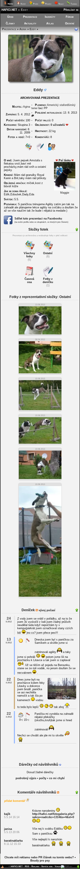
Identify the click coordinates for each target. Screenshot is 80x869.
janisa (8, 828)
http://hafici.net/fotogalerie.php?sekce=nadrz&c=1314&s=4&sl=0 (53, 815)
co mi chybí (57, 778)
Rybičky (48, 4)
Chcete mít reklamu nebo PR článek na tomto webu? (39, 857)
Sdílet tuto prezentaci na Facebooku (38, 218)
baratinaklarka (13, 840)
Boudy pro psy (40, 860)
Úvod (10, 16)
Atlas (50, 23)
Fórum (70, 16)
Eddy (33, 29)
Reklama (35, 866)
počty (42, 778)
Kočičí (23, 4)
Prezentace (30, 16)
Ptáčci (35, 4)
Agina (22, 29)
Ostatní (69, 23)
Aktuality (30, 23)
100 (18, 120)
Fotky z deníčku (48, 280)
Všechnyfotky (29, 255)
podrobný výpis (26, 778)
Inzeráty (50, 16)
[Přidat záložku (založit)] (2, 868)
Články (10, 23)
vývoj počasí (47, 610)
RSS (27, 866)
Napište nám (46, 866)
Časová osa (29, 280)
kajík (7, 814)
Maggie (64, 192)
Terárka (73, 4)
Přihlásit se (71, 9)
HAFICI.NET (9, 9)
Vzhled (58, 866)
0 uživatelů (58, 124)
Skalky (61, 4)
